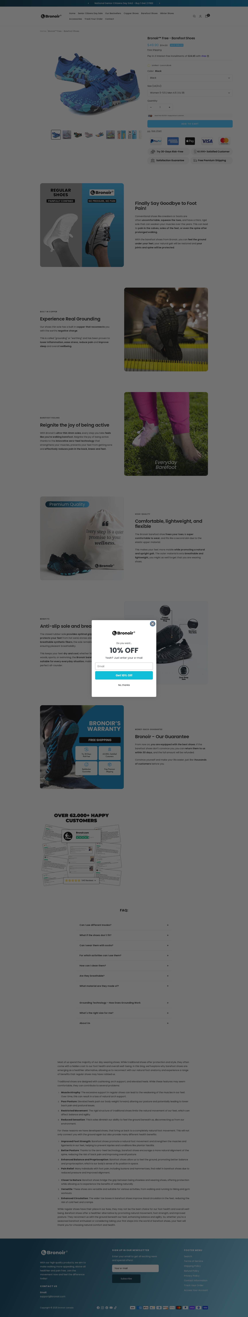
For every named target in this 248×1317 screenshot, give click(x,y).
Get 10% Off (124, 675)
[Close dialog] (152, 623)
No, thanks (124, 685)
